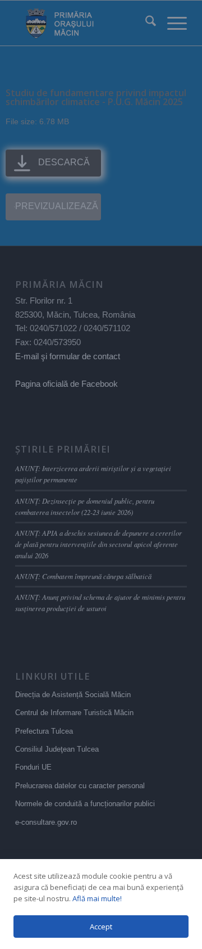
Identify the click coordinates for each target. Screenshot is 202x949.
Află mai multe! (97, 898)
